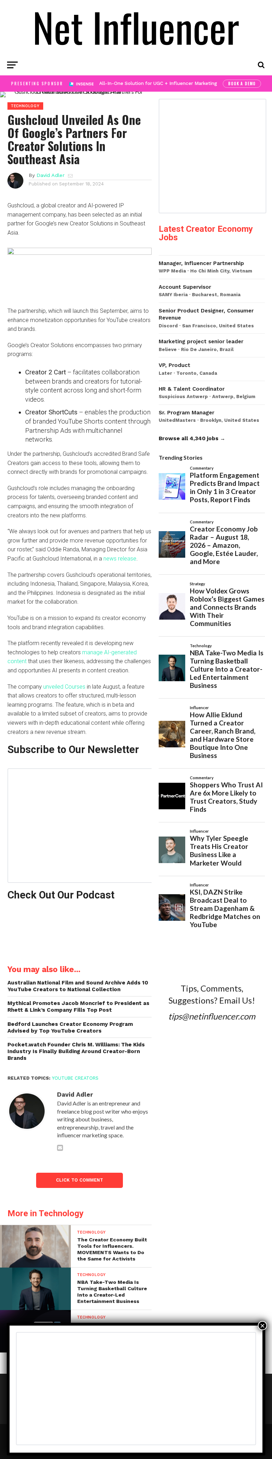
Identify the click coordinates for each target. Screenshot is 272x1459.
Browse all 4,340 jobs (189, 438)
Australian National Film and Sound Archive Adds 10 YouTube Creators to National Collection (77, 986)
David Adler (50, 175)
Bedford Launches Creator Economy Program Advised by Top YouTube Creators (70, 1027)
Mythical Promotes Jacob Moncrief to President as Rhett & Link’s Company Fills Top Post (78, 1006)
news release (119, 558)
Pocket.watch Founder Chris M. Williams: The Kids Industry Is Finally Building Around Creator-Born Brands (76, 1051)
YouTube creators (75, 1078)
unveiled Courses (64, 686)
